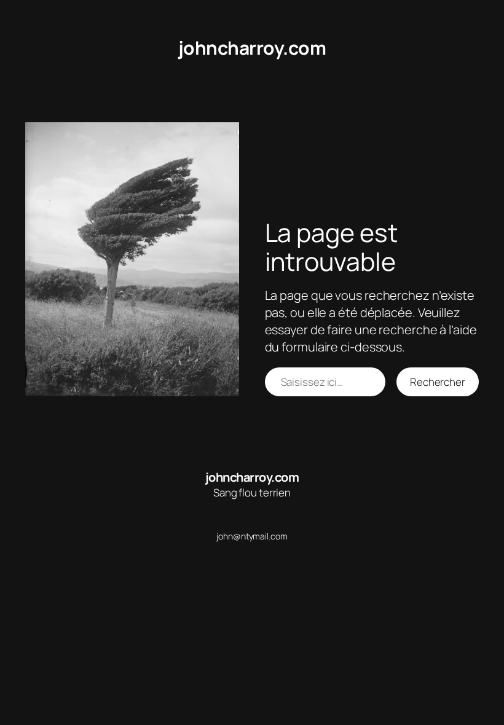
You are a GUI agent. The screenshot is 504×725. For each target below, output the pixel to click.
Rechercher (437, 382)
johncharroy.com (252, 47)
